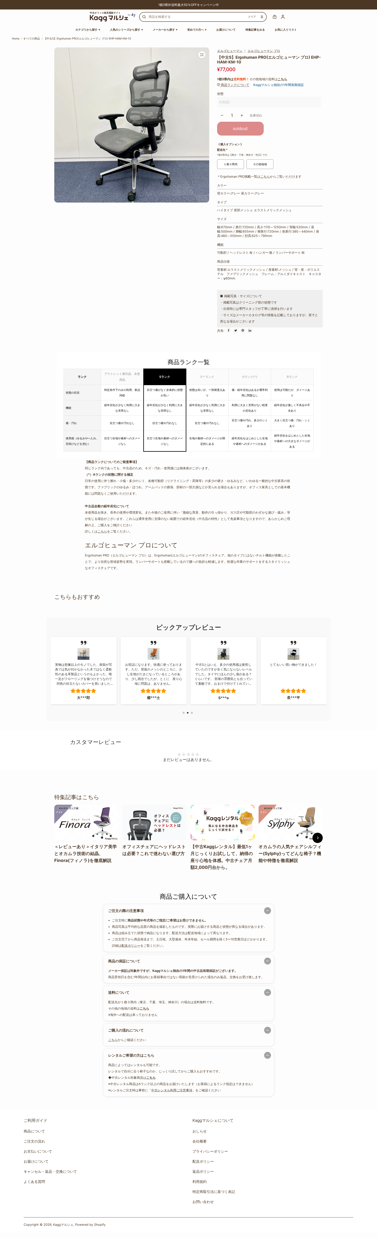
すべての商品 (31, 38)
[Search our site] (144, 16)
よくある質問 (34, 1182)
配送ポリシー (130, 946)
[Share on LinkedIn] (250, 330)
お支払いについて (38, 1151)
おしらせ (199, 1131)
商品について (34, 1131)
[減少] (222, 115)
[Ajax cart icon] (275, 17)
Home (15, 38)
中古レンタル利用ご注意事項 (171, 1090)
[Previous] (140, 4)
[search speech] (262, 17)
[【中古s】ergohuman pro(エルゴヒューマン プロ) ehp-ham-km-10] (202, 54)
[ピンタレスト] (242, 330)
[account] (283, 17)
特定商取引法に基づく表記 (213, 1192)
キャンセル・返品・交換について (50, 1171)
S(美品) (224, 102)
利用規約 (199, 1182)
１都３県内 (230, 164)
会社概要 (199, 1141)
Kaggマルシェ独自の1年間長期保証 (278, 85)
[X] (235, 330)
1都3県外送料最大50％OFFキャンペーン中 (186, 5)
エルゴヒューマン (230, 51)
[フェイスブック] (228, 330)
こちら (282, 79)
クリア (252, 16)
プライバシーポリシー (210, 1151)
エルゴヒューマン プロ (264, 51)
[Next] (236, 4)
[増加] (242, 115)
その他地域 (260, 164)
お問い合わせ (203, 1202)
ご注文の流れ (34, 1141)
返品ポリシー (203, 1171)
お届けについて (36, 1161)
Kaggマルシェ (63, 1225)
